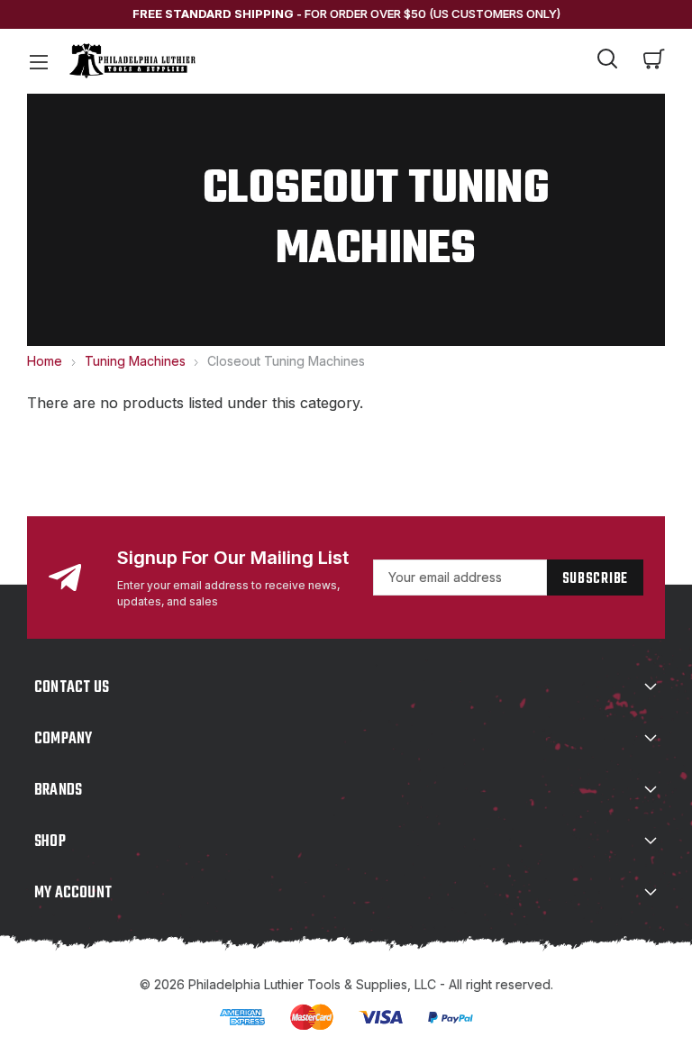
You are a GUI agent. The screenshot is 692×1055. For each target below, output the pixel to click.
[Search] (607, 61)
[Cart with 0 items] (654, 61)
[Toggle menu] (38, 61)
